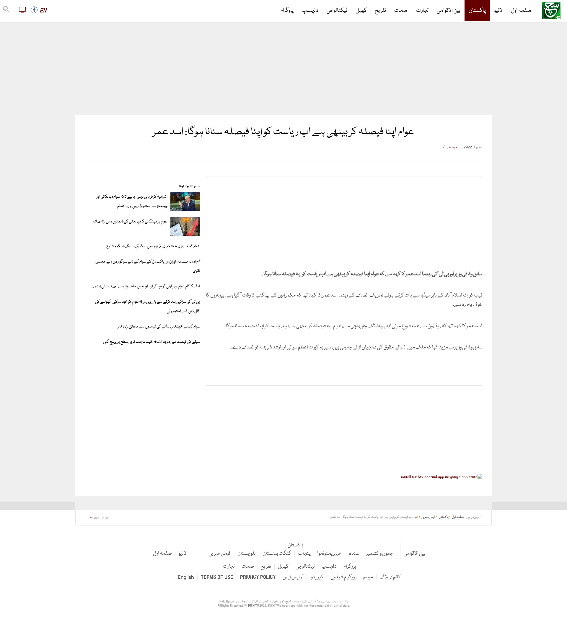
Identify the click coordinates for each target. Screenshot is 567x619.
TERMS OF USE (217, 577)
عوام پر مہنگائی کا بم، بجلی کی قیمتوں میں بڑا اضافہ (130, 221)
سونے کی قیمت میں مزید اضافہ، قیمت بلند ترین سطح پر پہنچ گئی (151, 342)
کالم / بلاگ (390, 577)
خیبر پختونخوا (329, 554)
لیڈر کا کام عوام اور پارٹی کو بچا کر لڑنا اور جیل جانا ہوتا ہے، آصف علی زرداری (146, 286)
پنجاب (304, 554)
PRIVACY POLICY (258, 577)
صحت (401, 10)
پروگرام (287, 10)
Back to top (101, 518)
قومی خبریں (219, 554)
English (186, 577)
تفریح (380, 10)
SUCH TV (253, 605)
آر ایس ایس (293, 577)
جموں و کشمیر (379, 554)
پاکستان (477, 10)
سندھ (353, 554)
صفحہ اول (521, 10)
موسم (368, 577)
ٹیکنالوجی (337, 10)
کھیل (361, 10)
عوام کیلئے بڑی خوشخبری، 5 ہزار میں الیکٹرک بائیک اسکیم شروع (153, 246)
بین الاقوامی (448, 10)
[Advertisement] (283, 71)
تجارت (422, 10)
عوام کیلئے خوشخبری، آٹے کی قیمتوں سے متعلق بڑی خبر (158, 326)
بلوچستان (246, 554)
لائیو (498, 10)
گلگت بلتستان (277, 554)
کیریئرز (317, 577)
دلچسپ (310, 10)
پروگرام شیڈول (343, 577)
